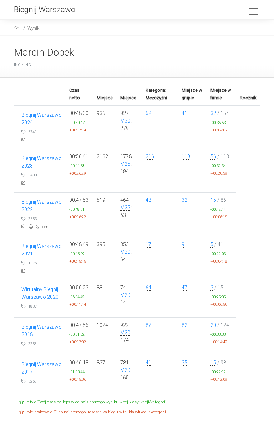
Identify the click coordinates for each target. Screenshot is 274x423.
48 (148, 200)
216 (150, 156)
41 (184, 113)
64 (148, 287)
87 (148, 325)
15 (213, 200)
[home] (17, 28)
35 (184, 362)
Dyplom (42, 226)
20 (213, 325)
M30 (125, 121)
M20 (125, 252)
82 (184, 325)
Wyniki (33, 28)
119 (186, 156)
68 (148, 113)
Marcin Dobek (44, 52)
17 (148, 244)
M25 (125, 164)
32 (213, 113)
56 (213, 156)
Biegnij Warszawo (44, 9)
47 (184, 287)
